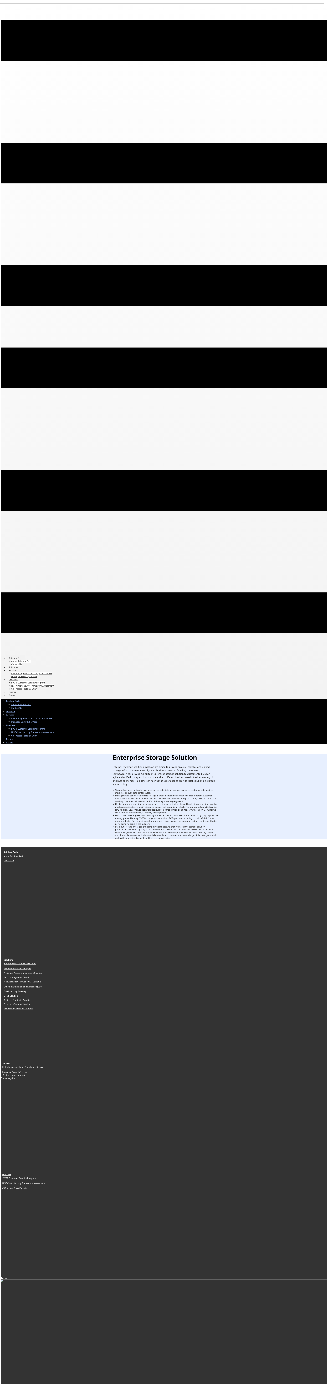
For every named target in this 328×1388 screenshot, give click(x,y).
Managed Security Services (15, 1072)
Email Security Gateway (15, 991)
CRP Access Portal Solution (15, 1188)
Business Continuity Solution (17, 1000)
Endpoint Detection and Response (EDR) (23, 986)
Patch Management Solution (17, 977)
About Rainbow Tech (13, 856)
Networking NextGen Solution (18, 1008)
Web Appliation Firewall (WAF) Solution (22, 981)
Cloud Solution (11, 995)
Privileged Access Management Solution (23, 973)
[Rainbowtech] (164, 1281)
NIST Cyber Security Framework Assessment (23, 1183)
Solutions (8, 959)
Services (6, 1063)
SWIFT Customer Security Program (19, 1178)
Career (4, 1278)
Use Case (6, 1174)
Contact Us (9, 860)
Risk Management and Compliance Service (22, 1067)
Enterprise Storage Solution (17, 1004)
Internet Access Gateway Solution (20, 963)
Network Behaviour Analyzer (17, 968)
